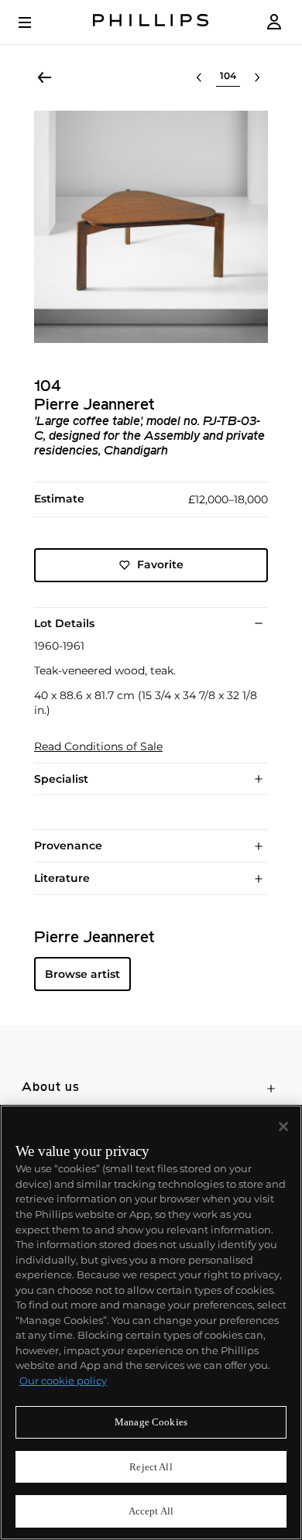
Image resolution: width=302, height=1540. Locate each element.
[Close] (283, 1127)
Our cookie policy (63, 1380)
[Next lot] (257, 77)
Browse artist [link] (82, 974)
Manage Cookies (151, 1422)
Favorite (160, 564)
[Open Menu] (36, 22)
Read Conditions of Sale (98, 746)
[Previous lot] (199, 77)
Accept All (151, 1511)
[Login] (274, 22)
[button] (151, 227)
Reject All (150, 1467)
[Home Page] (151, 22)
